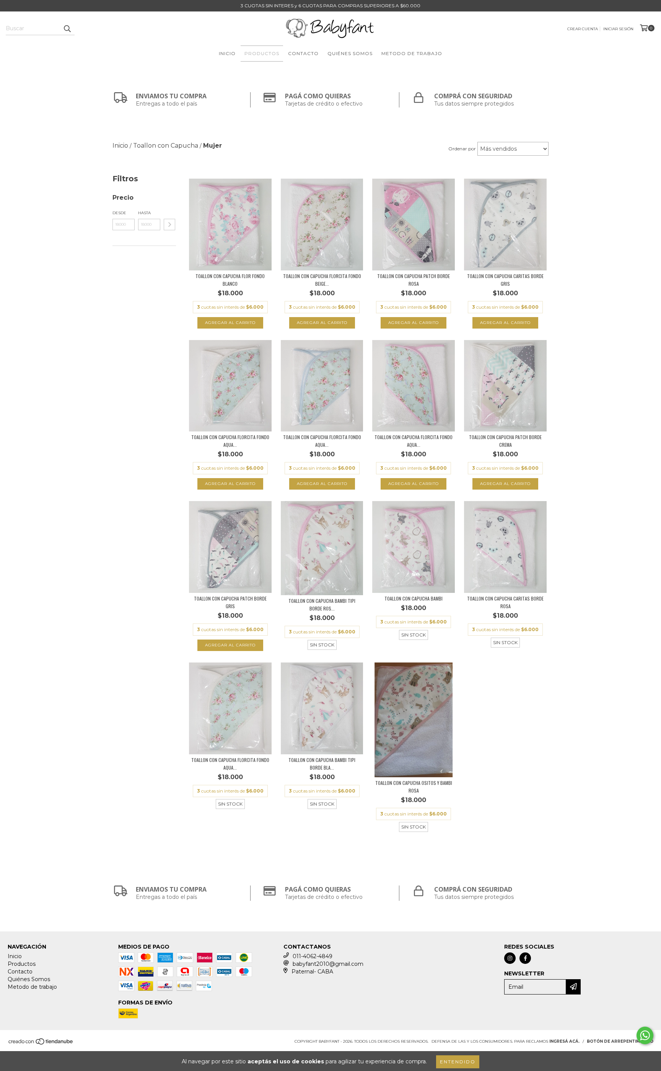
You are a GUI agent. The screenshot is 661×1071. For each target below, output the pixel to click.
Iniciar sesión (618, 28)
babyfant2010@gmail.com (328, 963)
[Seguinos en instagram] (510, 958)
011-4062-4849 (312, 956)
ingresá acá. (564, 1041)
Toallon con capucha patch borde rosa (413, 280)
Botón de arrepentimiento (620, 1041)
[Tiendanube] (41, 1044)
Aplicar (169, 224)
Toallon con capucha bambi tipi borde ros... (321, 604)
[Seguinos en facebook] (525, 958)
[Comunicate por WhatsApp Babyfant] (645, 1035)
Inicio (227, 53)
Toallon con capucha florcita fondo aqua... (230, 441)
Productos (261, 53)
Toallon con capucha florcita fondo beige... (322, 280)
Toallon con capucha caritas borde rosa (505, 602)
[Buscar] (67, 28)
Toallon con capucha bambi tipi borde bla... (321, 764)
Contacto (303, 53)
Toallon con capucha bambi (413, 598)
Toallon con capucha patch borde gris (230, 602)
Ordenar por (462, 148)
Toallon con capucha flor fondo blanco (230, 280)
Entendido (457, 1061)
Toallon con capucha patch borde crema (505, 441)
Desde (119, 212)
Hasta (144, 212)
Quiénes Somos (350, 53)
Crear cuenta (582, 28)
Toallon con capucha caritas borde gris (505, 280)
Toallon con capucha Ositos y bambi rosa (413, 787)
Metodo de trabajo (411, 53)
